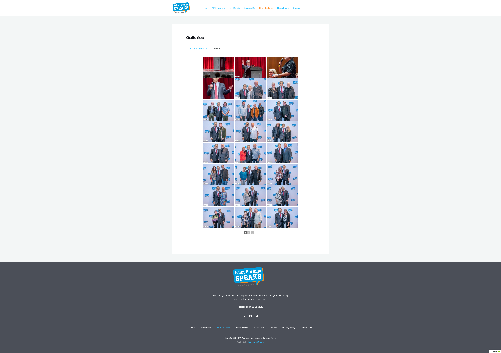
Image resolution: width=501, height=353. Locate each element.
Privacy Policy (288, 327)
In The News (259, 327)
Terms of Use (306, 327)
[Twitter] (256, 316)
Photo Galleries (266, 8)
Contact (296, 8)
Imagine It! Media (256, 342)
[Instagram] (244, 316)
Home (204, 8)
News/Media (283, 8)
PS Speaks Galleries (197, 49)
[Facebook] (250, 316)
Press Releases (241, 327)
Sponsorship (249, 8)
